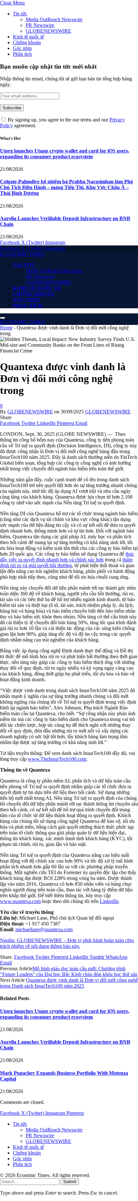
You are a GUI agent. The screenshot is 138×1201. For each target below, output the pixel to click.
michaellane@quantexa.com (44, 929)
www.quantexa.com (20, 901)
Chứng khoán (27, 42)
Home (6, 327)
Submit (69, 1181)
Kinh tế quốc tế (28, 36)
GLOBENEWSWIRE (48, 31)
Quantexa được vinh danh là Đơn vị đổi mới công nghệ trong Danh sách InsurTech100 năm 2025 (69, 983)
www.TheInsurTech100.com (57, 759)
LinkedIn (109, 901)
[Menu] (2, 318)
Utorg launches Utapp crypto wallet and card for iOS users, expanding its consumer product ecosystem (64, 153)
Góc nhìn (22, 48)
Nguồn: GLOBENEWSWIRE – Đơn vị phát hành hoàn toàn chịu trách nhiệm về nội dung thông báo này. (67, 943)
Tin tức (20, 13)
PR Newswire (40, 25)
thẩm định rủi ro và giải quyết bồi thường (66, 562)
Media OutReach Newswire (54, 19)
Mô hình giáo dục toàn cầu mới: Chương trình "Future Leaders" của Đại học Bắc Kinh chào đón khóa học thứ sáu (68, 971)
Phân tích (22, 54)
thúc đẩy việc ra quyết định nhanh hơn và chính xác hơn (67, 556)
